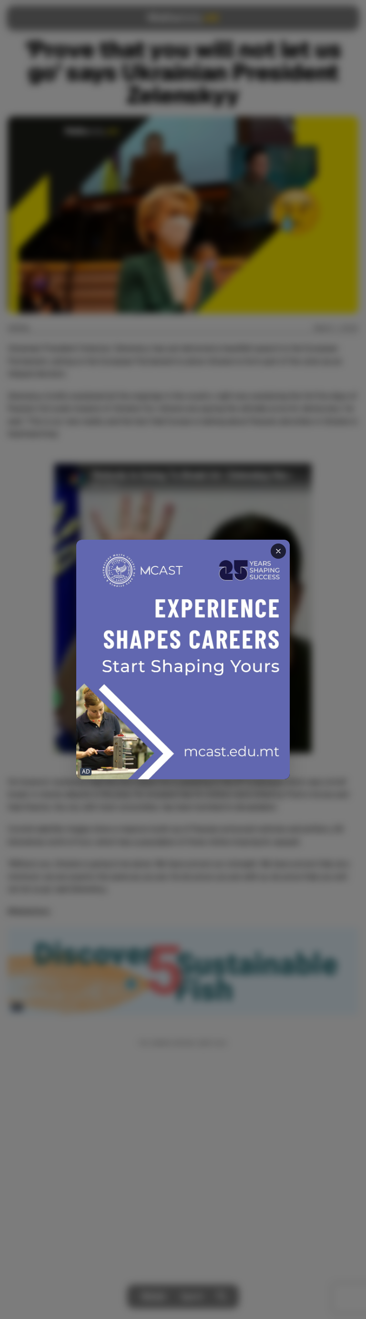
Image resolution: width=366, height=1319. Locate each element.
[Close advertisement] (278, 551)
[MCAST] (183, 659)
